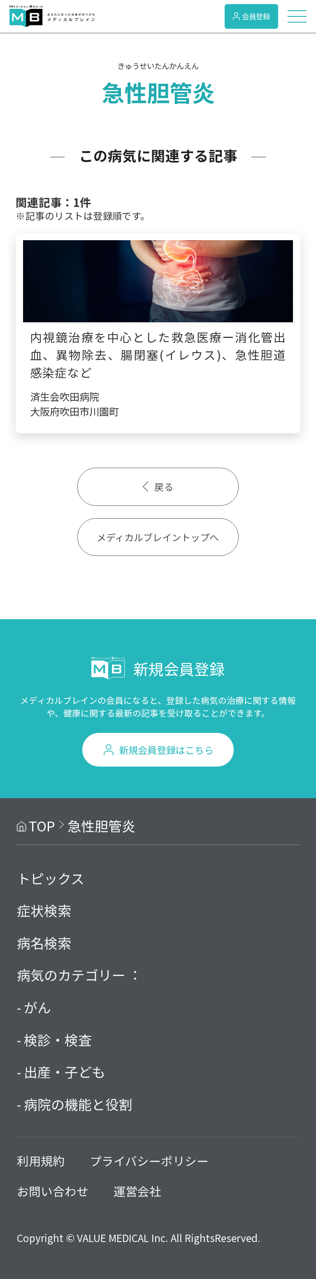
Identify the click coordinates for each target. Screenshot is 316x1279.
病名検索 (44, 942)
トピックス (50, 878)
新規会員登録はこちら (166, 750)
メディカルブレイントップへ (158, 537)
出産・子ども (64, 1071)
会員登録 (256, 16)
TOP (42, 825)
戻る (163, 487)
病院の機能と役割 (78, 1104)
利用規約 (41, 1160)
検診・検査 (58, 1039)
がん (37, 1007)
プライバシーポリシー (149, 1160)
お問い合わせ (52, 1191)
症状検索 (44, 910)
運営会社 (137, 1191)
